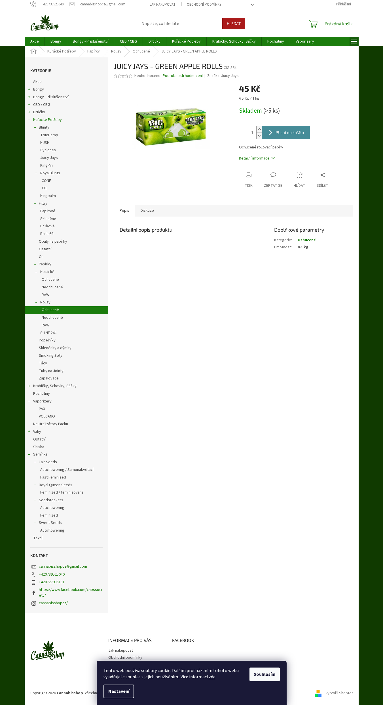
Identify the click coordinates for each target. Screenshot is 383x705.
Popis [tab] (124, 210)
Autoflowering (52, 508)
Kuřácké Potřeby (47, 120)
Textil (38, 538)
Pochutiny (41, 393)
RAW (45, 295)
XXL (44, 188)
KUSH (44, 143)
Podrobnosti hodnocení (183, 76)
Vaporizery (42, 401)
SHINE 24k (48, 333)
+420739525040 (52, 574)
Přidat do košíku (290, 132)
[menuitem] (35, 41)
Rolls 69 (46, 234)
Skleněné (48, 219)
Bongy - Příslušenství (51, 97)
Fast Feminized (53, 477)
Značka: (223, 76)
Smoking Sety (50, 355)
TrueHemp (49, 135)
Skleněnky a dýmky (55, 348)
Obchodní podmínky (204, 4)
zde (212, 677)
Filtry (43, 203)
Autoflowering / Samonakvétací (67, 470)
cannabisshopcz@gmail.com (63, 566)
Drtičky (39, 112)
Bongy (38, 89)
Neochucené (52, 287)
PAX (42, 409)
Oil (41, 257)
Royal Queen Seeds (55, 485)
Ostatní (45, 249)
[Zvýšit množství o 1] (259, 129)
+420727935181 (52, 582)
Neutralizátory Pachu (50, 424)
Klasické (47, 272)
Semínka (40, 454)
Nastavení (118, 691)
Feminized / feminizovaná (62, 492)
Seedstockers (51, 500)
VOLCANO (47, 416)
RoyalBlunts (50, 173)
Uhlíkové (47, 226)
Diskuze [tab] (147, 210)
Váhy (37, 432)
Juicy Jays (49, 158)
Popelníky (47, 340)
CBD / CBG (41, 105)
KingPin (46, 165)
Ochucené (50, 279)
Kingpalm (48, 196)
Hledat (234, 23)
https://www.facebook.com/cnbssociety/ (70, 592)
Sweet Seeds (50, 523)
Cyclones (48, 150)
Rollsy (45, 302)
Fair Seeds (48, 462)
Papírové (47, 211)
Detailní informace (254, 158)
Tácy (43, 363)
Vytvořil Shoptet (339, 693)
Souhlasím (265, 674)
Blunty (44, 127)
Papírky (45, 264)
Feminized (49, 515)
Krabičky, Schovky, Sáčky (55, 386)
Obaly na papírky (53, 241)
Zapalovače (49, 378)
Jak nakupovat (162, 4)
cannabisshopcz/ (53, 603)
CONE (46, 181)
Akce (37, 82)
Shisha (38, 447)
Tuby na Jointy (51, 371)
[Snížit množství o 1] (259, 136)
